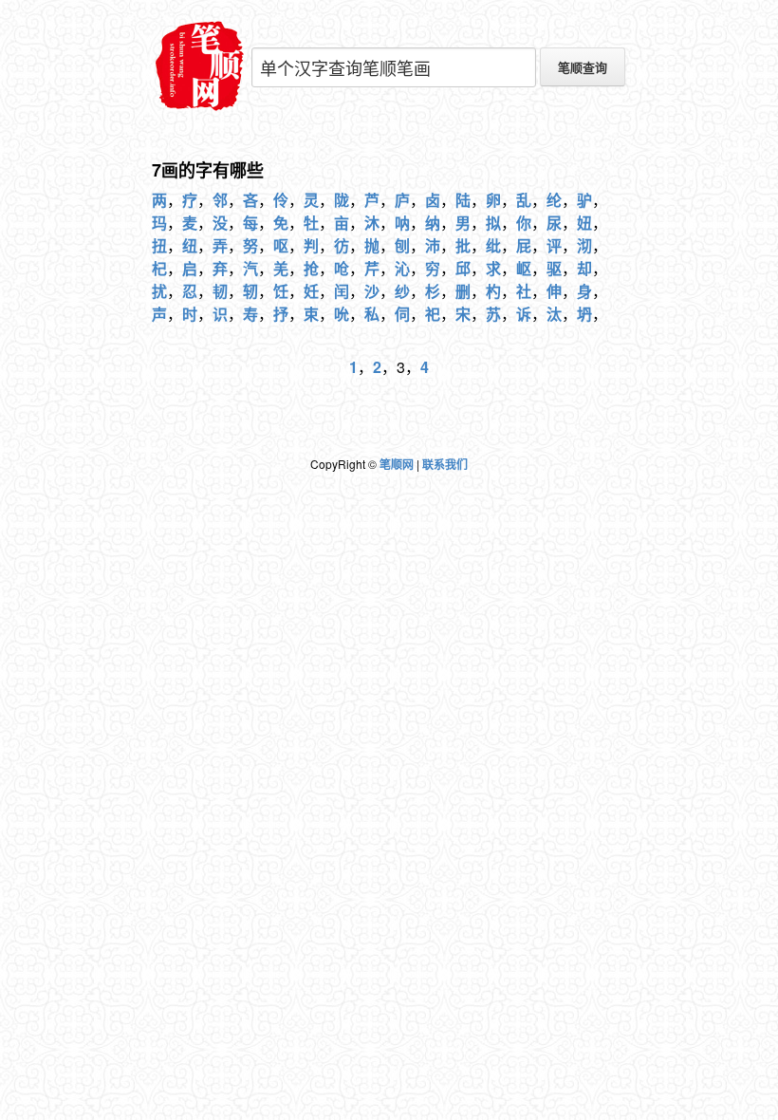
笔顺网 (397, 464)
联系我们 (445, 464)
